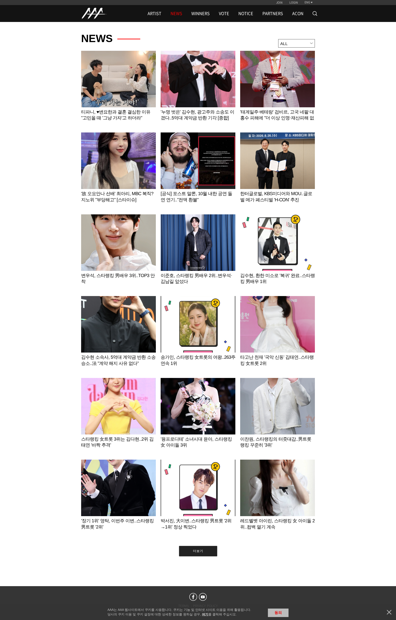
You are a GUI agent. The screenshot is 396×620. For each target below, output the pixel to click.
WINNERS (200, 13)
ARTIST (154, 13)
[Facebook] (193, 597)
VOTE (224, 13)
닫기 (389, 612)
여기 (205, 614)
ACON (297, 13)
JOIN (279, 2)
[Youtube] (203, 597)
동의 (278, 613)
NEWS (176, 13)
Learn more (118, 90)
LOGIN (293, 2)
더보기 (198, 551)
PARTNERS (272, 13)
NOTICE (245, 13)
